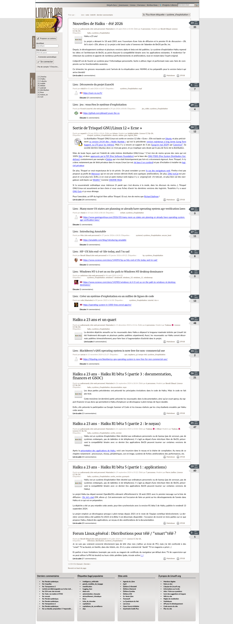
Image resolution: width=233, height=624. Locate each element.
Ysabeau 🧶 (169, 325)
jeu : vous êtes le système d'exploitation (103, 104)
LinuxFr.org (49, 18)
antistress (84, 275)
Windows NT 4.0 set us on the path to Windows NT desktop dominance (121, 271)
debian (42, 85)
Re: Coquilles (47, 584)
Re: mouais (46, 596)
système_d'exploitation (101, 33)
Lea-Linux (126, 604)
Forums (141, 5)
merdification (87, 586)
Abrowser (95, 174)
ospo (124, 387)
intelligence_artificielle (90, 581)
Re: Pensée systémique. (50, 581)
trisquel (90, 135)
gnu (125, 135)
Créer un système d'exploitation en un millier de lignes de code (117, 296)
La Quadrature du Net (131, 601)
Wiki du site (168, 596)
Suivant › (80, 564)
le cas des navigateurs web (158, 171)
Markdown (171, 75)
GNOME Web (115, 180)
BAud (159, 429)
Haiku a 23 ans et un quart (94, 320)
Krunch (83, 108)
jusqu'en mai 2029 (160, 145)
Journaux (123, 5)
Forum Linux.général (90, 533)
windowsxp (148, 277)
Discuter (83, 98)
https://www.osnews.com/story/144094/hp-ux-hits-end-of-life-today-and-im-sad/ (120, 260)
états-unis (86, 591)
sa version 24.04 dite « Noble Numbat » (107, 142)
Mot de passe (41, 50)
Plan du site (168, 609)
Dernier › (87, 564)
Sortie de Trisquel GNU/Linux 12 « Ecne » (107, 128)
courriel (89, 108)
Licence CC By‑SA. (146, 133)
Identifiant (40, 43)
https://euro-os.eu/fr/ (92, 93)
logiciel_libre (132, 135)
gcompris (125, 476)
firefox (43, 77)
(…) (142, 555)
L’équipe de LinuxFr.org (172, 586)
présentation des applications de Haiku (98, 451)
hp (144, 255)
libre (81, 156)
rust (41, 97)
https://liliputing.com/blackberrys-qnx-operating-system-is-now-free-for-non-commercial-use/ (125, 359)
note (87, 15)
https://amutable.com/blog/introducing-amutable (104, 240)
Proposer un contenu (48, 38)
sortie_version (116, 433)
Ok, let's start (88, 497)
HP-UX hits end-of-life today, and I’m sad (104, 251)
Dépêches (112, 5)
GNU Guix (77, 191)
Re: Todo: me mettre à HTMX (52, 594)
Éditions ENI (127, 594)
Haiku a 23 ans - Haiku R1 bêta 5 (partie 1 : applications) (120, 467)
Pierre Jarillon (171, 472)
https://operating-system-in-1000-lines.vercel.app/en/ (107, 305)
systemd (139, 235)
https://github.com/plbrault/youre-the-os (101, 113)
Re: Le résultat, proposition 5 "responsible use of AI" (60, 609)
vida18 (83, 88)
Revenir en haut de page (77, 568)
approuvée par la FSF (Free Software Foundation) (112, 156)
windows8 (118, 277)
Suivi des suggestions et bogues (175, 594)
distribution (44, 90)
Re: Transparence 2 (49, 586)
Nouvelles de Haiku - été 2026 (98, 24)
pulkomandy (85, 29)
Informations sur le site (172, 589)
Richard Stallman (151, 197)
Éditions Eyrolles (129, 591)
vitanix (82, 213)
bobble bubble (133, 133)
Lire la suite (77, 75)
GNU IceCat (173, 174)
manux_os (44, 94)
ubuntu (44, 81)
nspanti (83, 133)
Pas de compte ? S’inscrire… (48, 67)
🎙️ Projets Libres (168, 5)
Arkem (115, 133)
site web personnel (97, 29)
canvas (82, 354)
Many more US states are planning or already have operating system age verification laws (132, 208)
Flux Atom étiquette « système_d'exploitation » (168, 15)
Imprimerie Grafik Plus (131, 609)
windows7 (110, 277)
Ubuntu (168, 139)
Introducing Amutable (93, 231)
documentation (116, 387)
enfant (122, 213)
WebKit (96, 180)
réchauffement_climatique (92, 596)
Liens (133, 5)
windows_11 (138, 277)
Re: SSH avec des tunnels (51, 591)
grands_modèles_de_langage (93, 584)
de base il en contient (143, 162)
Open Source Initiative (131, 606)
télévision (91, 541)
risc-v (156, 300)
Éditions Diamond (129, 589)
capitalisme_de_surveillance (92, 606)
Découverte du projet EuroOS (97, 84)
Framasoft (126, 599)
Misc (82, 235)
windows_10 (128, 277)
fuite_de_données (89, 601)
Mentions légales (169, 581)
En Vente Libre (128, 596)
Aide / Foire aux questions (173, 591)
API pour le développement (173, 604)
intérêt (93, 15)
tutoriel (150, 300)
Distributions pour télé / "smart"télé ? (143, 533)
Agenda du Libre (129, 581)
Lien (75, 84)
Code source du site (171, 606)
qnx (125, 354)
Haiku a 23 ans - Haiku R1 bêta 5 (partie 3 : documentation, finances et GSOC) (122, 376)
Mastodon (109, 29)
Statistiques (168, 601)
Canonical (177, 145)
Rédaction (152, 5)
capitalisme (87, 604)
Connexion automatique (47, 57)
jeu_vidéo (145, 108)
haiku (43, 79)
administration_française (91, 594)
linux (42, 92)
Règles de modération (171, 599)
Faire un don (168, 584)
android (43, 88)
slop (84, 609)
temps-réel (142, 354)
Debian (109, 159)
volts (82, 300)
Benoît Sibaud (166, 29)
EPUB (182, 75)
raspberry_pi (133, 354)
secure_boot (166, 235)
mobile (42, 83)
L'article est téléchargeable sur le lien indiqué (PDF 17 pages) (63, 589)
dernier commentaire (105, 15)
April (124, 584)
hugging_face (87, 589)
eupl (140, 88)
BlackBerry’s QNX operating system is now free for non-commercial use (122, 350)
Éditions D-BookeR (130, 586)
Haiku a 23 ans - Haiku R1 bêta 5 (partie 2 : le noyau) (116, 424)
